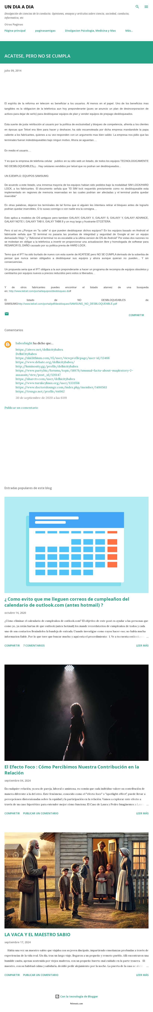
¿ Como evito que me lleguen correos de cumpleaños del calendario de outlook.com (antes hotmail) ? (66, 602)
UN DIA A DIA (19, 7)
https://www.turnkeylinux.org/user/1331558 (47, 383)
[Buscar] (137, 6)
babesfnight (24, 343)
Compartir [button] (136, 315)
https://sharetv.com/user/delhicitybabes (45, 379)
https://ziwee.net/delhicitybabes (39, 349)
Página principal (15, 30)
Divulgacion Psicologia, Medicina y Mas (90, 30)
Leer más (142, 645)
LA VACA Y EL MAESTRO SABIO (37, 934)
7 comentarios (34, 645)
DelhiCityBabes (26, 354)
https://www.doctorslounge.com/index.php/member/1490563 (61, 387)
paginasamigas (45, 30)
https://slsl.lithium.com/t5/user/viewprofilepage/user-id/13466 (63, 358)
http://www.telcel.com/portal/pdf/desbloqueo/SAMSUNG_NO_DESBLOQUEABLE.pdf (67, 303)
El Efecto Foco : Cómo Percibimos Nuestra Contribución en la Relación (71, 770)
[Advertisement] (76, 448)
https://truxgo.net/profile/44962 (40, 391)
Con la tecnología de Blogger (79, 996)
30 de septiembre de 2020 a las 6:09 (41, 398)
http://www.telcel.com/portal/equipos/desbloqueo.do (39, 290)
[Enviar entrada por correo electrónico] (6, 315)
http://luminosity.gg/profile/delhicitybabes (47, 366)
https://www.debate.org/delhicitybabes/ (45, 362)
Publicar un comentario (21, 407)
